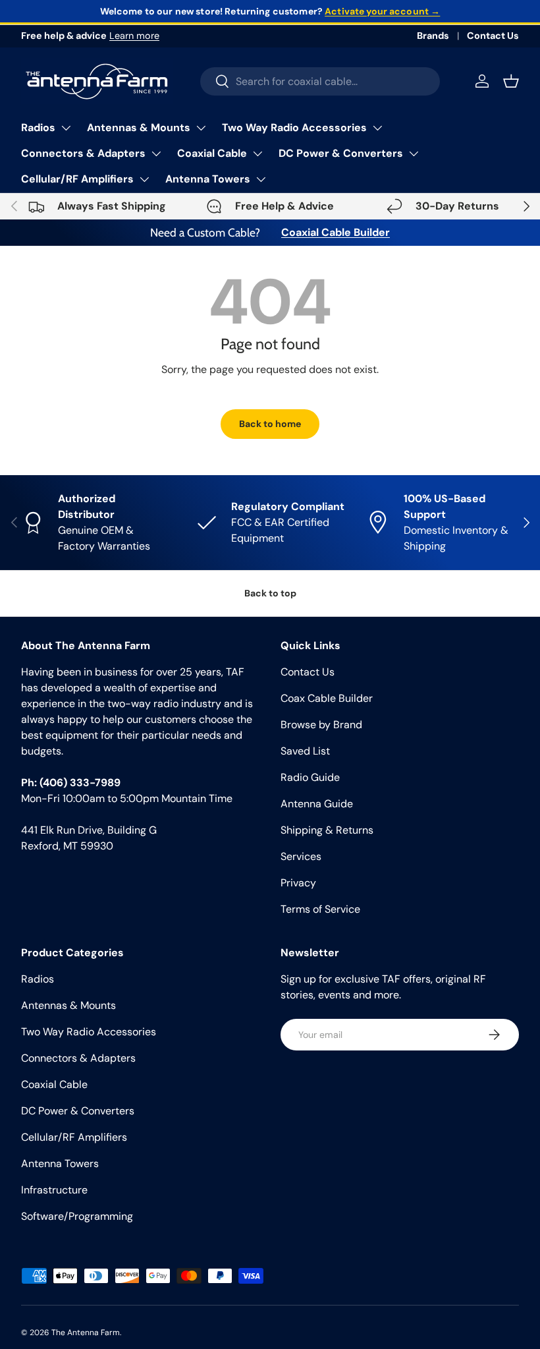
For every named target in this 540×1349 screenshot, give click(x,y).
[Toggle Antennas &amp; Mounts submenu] (201, 128)
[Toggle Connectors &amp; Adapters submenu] (156, 153)
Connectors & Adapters (83, 153)
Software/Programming (77, 1216)
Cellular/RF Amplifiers (77, 179)
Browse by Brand (321, 725)
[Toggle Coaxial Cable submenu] (257, 153)
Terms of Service (320, 909)
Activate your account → (382, 11)
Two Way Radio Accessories (294, 127)
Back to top (270, 593)
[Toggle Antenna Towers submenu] (261, 179)
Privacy (298, 883)
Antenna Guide (317, 804)
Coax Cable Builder (327, 698)
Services (301, 856)
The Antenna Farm (85, 1332)
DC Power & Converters (341, 153)
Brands (433, 36)
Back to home (270, 424)
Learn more (134, 36)
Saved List (305, 751)
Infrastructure (54, 1190)
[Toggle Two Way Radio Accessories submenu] (377, 128)
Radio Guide (310, 777)
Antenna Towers (207, 179)
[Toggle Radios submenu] (66, 128)
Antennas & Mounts (138, 127)
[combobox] (320, 81)
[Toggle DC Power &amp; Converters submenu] (413, 153)
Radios (38, 127)
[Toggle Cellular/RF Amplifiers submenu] (144, 179)
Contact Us (493, 36)
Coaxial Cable (212, 153)
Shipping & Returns (327, 830)
